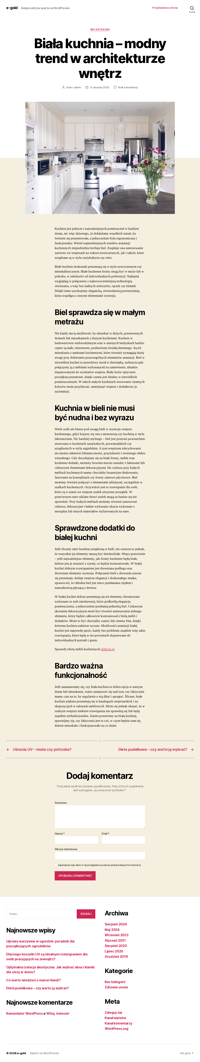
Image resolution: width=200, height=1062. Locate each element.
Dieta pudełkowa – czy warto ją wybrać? (37, 988)
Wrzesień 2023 (116, 935)
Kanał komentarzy (118, 1023)
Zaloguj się (113, 1012)
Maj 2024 (112, 930)
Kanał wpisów (115, 1018)
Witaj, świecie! (57, 1013)
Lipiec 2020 (114, 951)
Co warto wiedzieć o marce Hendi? (33, 980)
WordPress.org (116, 1029)
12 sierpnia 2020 (99, 87)
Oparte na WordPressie (44, 1053)
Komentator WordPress (24, 1013)
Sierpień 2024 (116, 924)
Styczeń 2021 (115, 940)
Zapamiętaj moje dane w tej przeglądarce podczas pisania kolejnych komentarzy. (99, 865)
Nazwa (60, 833)
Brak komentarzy (128, 87)
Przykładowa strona (165, 7)
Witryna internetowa (66, 849)
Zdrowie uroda (116, 987)
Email (105, 833)
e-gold (12, 8)
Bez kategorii (100, 29)
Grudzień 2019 (116, 957)
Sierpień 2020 (116, 946)
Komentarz (61, 803)
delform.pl (108, 649)
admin (77, 87)
